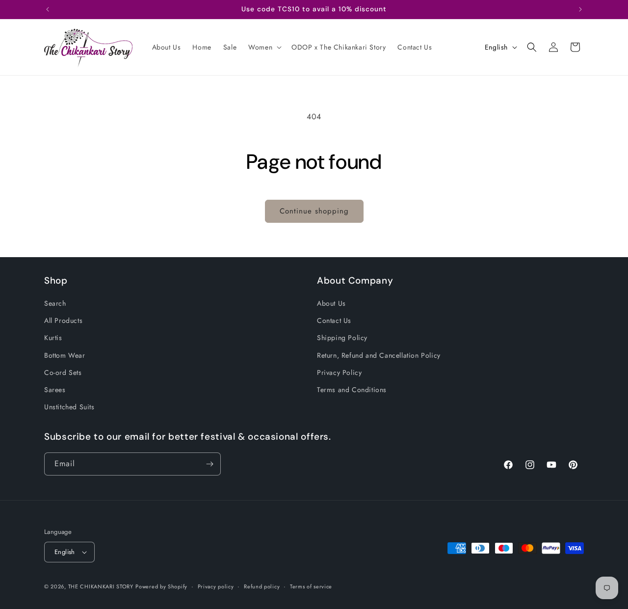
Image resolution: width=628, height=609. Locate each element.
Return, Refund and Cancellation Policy (379, 355)
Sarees (55, 390)
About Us (331, 304)
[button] (264, 47)
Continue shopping (314, 211)
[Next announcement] (580, 9)
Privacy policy (216, 586)
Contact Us (334, 321)
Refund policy (262, 586)
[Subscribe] (209, 464)
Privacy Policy (339, 372)
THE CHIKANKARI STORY (100, 586)
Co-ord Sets (63, 372)
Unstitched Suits (69, 407)
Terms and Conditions (352, 390)
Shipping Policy (342, 338)
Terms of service (311, 586)
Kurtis (53, 338)
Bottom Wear (64, 355)
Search (55, 304)
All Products (63, 321)
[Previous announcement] (47, 9)
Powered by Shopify (161, 586)
